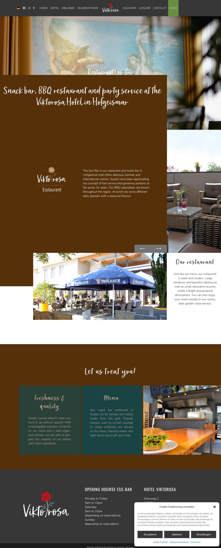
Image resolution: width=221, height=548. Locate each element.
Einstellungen (204, 534)
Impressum (196, 542)
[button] (214, 506)
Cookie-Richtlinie (160, 542)
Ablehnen (177, 534)
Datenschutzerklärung (179, 542)
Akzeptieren (150, 534)
